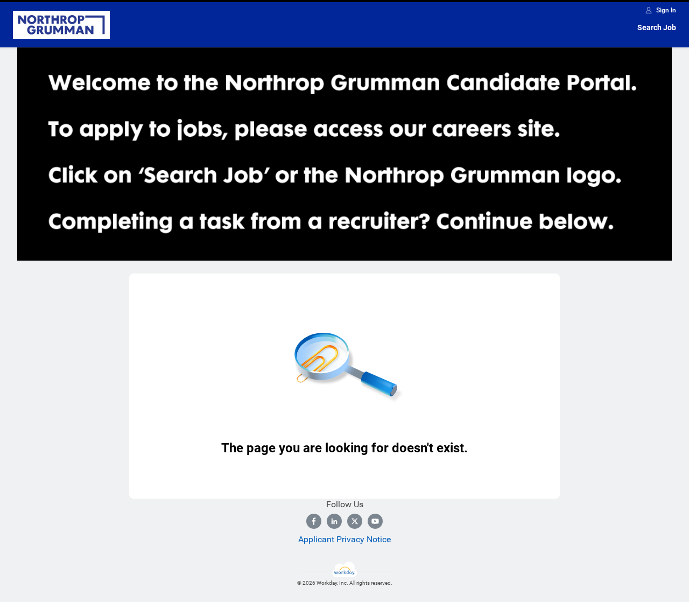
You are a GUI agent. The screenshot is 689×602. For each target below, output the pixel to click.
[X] (354, 521)
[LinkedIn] (334, 521)
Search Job (656, 27)
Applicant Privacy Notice (344, 539)
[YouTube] (375, 521)
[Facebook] (313, 521)
